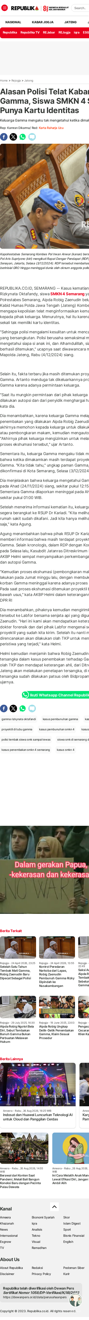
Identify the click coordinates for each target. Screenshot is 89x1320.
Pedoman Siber (73, 1268)
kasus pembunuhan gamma (60, 719)
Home (4, 80)
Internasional (8, 1235)
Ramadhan (39, 1248)
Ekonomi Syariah (43, 1217)
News (4, 1229)
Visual (36, 1241)
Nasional (13, 22)
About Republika (11, 1268)
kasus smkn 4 (65, 749)
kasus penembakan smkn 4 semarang (26, 749)
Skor (66, 1217)
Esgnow (5, 1241)
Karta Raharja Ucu (51, 128)
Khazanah (7, 1223)
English (68, 1241)
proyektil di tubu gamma (17, 729)
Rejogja (16, 80)
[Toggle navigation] (4, 7)
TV (2, 1248)
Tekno (36, 1235)
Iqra (34, 1223)
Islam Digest (71, 1223)
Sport (67, 1229)
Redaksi (37, 1268)
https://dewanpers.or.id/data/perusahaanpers (35, 1297)
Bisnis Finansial (73, 1235)
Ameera (5, 1217)
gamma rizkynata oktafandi (19, 719)
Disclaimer (7, 1274)
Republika (10, 32)
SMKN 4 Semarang (67, 294)
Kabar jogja (43, 22)
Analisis (37, 1229)
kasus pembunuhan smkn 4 (57, 729)
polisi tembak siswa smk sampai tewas (26, 739)
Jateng (70, 22)
